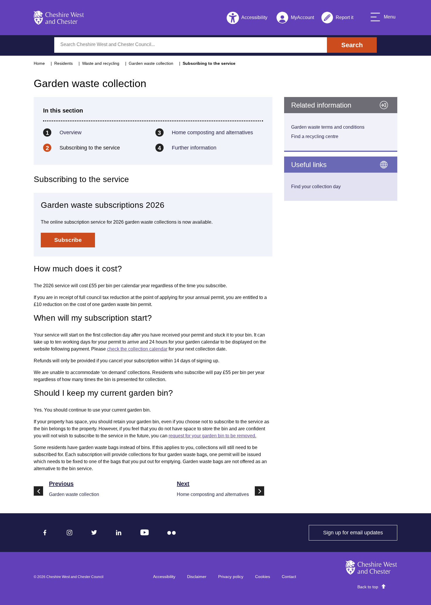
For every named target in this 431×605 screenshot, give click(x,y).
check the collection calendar (137, 348)
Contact (289, 576)
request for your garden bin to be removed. (212, 435)
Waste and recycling (100, 63)
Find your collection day (316, 186)
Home (39, 63)
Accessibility (164, 576)
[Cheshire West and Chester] (59, 18)
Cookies (262, 576)
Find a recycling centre (314, 136)
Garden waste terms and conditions (327, 127)
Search (352, 45)
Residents (63, 63)
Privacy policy (230, 576)
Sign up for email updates (360, 533)
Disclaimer (196, 576)
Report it (337, 18)
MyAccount (295, 18)
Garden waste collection (151, 63)
